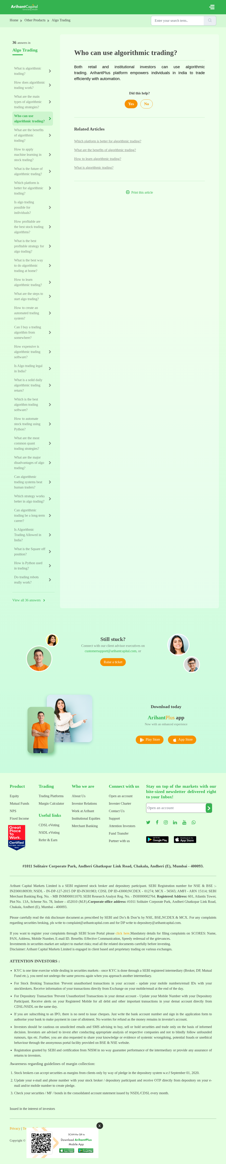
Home (14, 20)
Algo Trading (61, 20)
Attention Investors (122, 826)
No (146, 104)
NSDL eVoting (49, 832)
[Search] (210, 21)
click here (122, 933)
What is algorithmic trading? (93, 167)
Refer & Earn (48, 840)
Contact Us (116, 811)
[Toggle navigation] (211, 7)
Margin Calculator (51, 803)
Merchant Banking (85, 826)
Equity (14, 796)
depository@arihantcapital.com (159, 923)
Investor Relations (84, 803)
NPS (13, 811)
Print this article (142, 192)
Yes (131, 104)
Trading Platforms (51, 796)
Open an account (120, 796)
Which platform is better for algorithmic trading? (107, 141)
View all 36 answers (26, 600)
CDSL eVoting (49, 825)
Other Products (34, 20)
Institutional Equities (86, 818)
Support (114, 818)
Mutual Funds (19, 803)
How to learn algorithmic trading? (97, 159)
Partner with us (119, 841)
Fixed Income (19, 818)
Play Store (152, 739)
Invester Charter (120, 803)
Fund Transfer (118, 833)
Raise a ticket (113, 662)
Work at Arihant (83, 811)
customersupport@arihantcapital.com (110, 651)
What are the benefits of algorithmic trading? (105, 150)
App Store (185, 739)
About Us (78, 796)
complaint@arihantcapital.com (87, 923)
